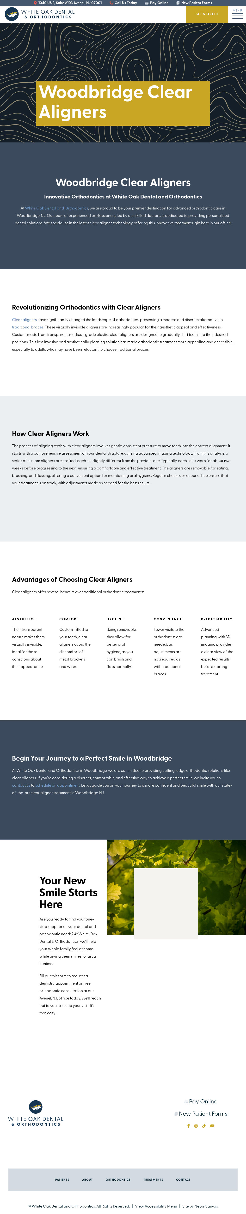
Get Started (207, 14)
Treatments (153, 1180)
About (87, 1180)
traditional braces (27, 327)
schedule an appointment (57, 786)
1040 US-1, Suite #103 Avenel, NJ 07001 (70, 3)
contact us (21, 786)
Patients (62, 1180)
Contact (183, 1180)
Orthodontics (118, 1180)
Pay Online (158, 3)
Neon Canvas (206, 1206)
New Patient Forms (196, 3)
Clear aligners (24, 320)
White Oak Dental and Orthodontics (56, 208)
